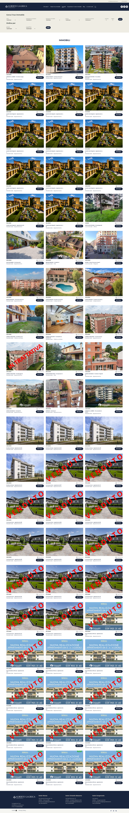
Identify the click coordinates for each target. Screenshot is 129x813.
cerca (120, 19)
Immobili (64, 6)
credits (14, 810)
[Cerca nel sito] (95, 7)
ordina (48, 27)
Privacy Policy (22, 810)
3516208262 (124, 1)
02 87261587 (70, 803)
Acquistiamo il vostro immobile (74, 6)
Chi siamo (45, 6)
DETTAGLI (39, 77)
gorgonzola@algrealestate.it (103, 801)
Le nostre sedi (90, 6)
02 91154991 (97, 803)
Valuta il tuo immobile (55, 6)
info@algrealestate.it (113, 1)
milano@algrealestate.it (75, 801)
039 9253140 (44, 803)
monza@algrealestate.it (48, 801)
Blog (84, 6)
